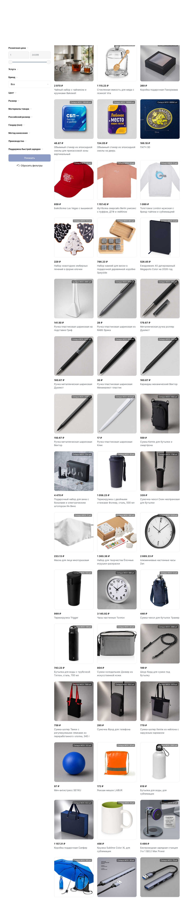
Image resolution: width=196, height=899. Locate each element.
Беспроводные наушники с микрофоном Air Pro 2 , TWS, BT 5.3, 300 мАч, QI (117, 550)
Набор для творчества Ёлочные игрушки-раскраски (115, 88)
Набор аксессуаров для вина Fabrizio (156, 734)
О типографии (72, 877)
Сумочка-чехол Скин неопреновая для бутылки (160, 27)
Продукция (70, 866)
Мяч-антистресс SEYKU (67, 316)
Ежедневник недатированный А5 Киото (116, 734)
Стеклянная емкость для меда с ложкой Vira (59, 834)
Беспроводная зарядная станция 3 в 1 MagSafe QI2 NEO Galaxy (159, 552)
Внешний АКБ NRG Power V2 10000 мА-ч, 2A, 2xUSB (156, 612)
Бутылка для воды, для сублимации (153, 318)
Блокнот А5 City (63, 732)
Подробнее (100, 888)
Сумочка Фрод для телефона (113, 255)
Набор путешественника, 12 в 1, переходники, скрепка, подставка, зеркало (73, 492)
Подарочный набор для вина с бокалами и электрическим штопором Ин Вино (71, 29)
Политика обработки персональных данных (165, 893)
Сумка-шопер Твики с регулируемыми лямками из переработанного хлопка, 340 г (72, 259)
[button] (187, 811)
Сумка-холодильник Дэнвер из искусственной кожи (115, 200)
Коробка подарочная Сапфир (70, 373)
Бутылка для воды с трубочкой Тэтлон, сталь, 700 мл (72, 200)
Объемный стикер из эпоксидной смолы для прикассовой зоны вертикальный (131, 837)
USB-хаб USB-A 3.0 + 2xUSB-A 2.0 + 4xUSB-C (116, 433)
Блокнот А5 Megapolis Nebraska (115, 668)
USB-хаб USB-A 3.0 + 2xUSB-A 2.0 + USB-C (159, 433)
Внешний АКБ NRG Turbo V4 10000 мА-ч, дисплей (116, 612)
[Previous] (95, 756)
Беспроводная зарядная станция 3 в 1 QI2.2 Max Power (159, 375)
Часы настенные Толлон (111, 143)
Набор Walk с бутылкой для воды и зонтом (73, 433)
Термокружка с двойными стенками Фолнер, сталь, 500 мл (115, 27)
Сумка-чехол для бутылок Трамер (159, 143)
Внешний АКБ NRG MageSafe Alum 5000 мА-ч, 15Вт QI (73, 612)
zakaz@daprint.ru (18, 893)
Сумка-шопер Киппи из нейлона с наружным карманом (159, 257)
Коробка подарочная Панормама (93, 834)
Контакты (84, 882)
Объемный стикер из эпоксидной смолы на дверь (171, 834)
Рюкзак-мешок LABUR (109, 316)
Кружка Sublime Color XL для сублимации (113, 375)
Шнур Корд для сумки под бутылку (155, 200)
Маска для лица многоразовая (71, 86)
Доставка (69, 882)
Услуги (87, 877)
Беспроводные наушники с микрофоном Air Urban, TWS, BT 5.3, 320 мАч (158, 492)
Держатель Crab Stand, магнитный (73, 668)
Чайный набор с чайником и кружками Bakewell (24, 834)
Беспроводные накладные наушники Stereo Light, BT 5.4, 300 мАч (116, 492)
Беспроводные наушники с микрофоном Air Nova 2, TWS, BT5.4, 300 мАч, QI (71, 553)
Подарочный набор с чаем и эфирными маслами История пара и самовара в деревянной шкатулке (159, 673)
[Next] (138, 756)
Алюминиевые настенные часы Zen (157, 88)
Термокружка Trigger (66, 143)
